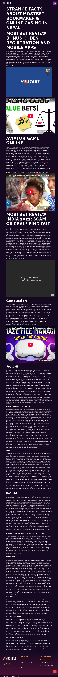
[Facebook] (2, 664)
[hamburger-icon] (54, 3)
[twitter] (9, 664)
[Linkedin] (7, 664)
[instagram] (4, 664)
